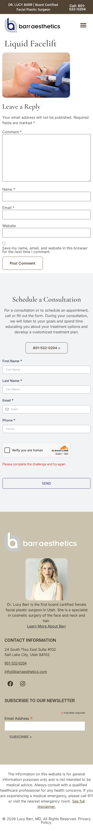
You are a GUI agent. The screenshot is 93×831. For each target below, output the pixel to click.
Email (8, 207)
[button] (83, 25)
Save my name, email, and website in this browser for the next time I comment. (45, 249)
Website (9, 225)
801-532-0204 (16, 663)
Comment (12, 132)
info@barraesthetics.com (26, 671)
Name (8, 189)
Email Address (19, 718)
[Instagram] (22, 683)
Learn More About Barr (46, 626)
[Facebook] (10, 683)
